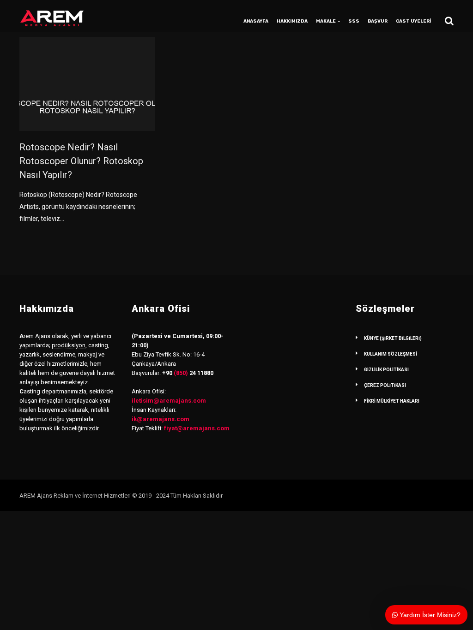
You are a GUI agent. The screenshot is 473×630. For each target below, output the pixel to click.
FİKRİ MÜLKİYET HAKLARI (391, 401)
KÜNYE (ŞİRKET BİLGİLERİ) (393, 338)
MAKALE (326, 21)
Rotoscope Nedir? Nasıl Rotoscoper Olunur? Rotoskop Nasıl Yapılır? (81, 161)
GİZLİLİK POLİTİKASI (386, 369)
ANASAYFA (255, 21)
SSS (353, 21)
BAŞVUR (378, 21)
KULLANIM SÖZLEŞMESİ (390, 354)
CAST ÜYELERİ (413, 21)
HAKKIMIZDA (292, 21)
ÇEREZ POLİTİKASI (385, 385)
